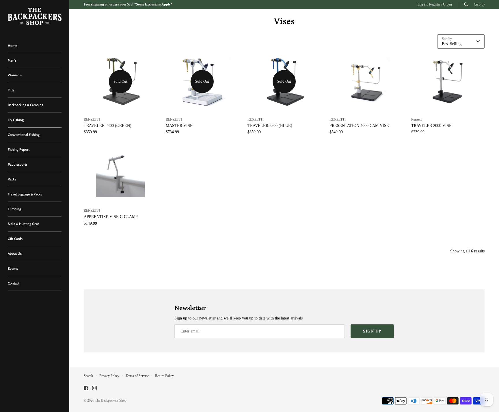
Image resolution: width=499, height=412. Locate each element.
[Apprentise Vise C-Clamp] (120, 172)
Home (12, 46)
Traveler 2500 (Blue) (269, 125)
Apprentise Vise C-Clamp (111, 217)
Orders (448, 4)
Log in (422, 4)
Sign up (372, 331)
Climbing (14, 209)
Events (13, 269)
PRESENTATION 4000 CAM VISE (359, 125)
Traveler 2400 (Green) (107, 125)
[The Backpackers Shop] (34, 16)
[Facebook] (86, 388)
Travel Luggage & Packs (25, 194)
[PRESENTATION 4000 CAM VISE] (366, 81)
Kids (11, 90)
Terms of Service (137, 376)
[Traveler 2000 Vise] (448, 81)
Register (434, 4)
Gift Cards (15, 239)
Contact (13, 283)
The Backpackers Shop (110, 400)
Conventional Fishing (24, 135)
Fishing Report (18, 149)
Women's (15, 75)
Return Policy (164, 376)
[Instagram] (94, 388)
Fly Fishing (16, 120)
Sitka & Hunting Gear (23, 224)
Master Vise (179, 125)
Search (88, 376)
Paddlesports (17, 164)
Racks (12, 179)
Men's (12, 60)
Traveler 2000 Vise (431, 125)
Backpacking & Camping (25, 105)
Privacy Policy (109, 376)
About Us (15, 254)
